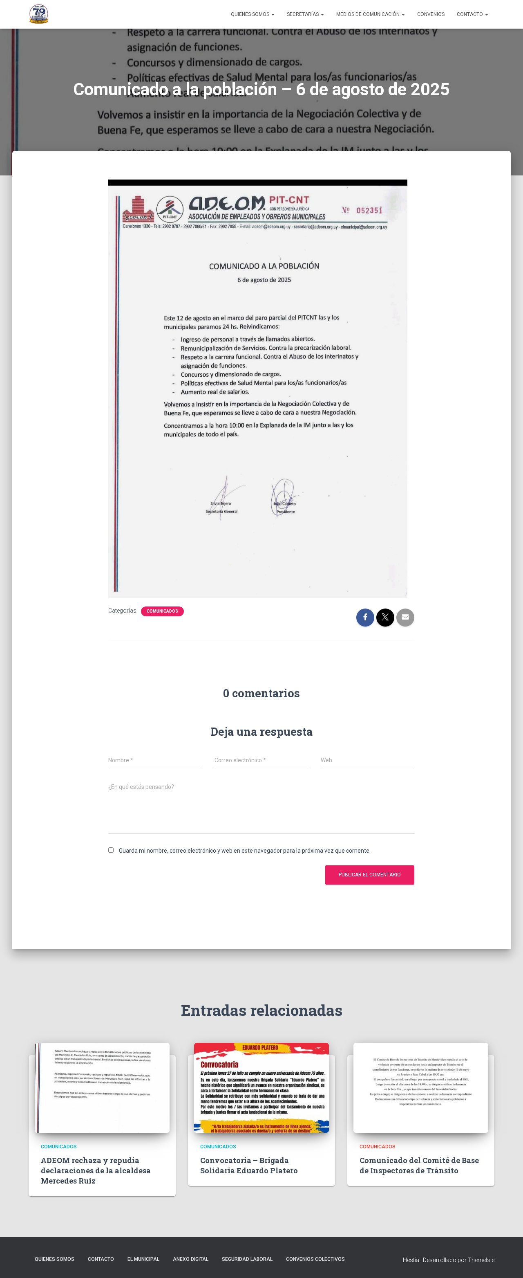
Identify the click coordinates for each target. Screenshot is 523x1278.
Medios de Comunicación (368, 14)
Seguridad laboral (247, 1259)
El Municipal (143, 1259)
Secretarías (303, 14)
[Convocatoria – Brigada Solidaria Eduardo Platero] (261, 1087)
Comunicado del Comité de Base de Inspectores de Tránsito (419, 1165)
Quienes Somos (250, 14)
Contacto (470, 14)
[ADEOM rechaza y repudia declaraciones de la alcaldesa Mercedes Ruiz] (102, 1087)
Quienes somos (54, 1259)
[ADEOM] (38, 14)
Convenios (431, 14)
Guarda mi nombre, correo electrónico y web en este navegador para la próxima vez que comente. (245, 850)
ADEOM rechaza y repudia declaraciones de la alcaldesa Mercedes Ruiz (96, 1170)
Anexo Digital (190, 1259)
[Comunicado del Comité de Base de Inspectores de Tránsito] (420, 1087)
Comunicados (162, 611)
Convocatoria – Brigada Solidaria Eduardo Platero (249, 1165)
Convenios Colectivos (315, 1259)
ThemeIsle (481, 1260)
